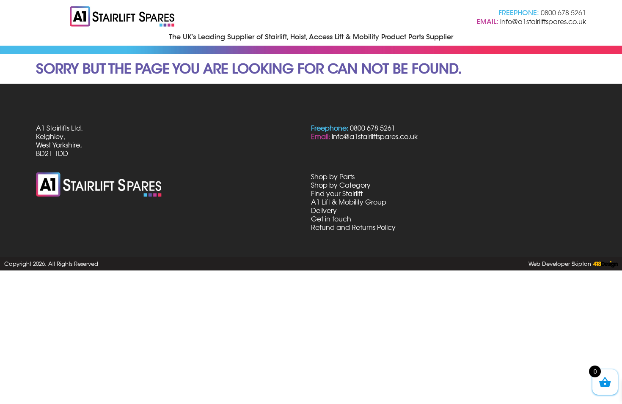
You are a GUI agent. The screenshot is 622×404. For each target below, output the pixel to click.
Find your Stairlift (337, 193)
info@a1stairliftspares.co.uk (543, 21)
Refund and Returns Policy (353, 227)
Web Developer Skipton (559, 263)
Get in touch (331, 219)
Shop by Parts (333, 176)
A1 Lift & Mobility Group (348, 202)
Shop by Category (341, 185)
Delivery (324, 210)
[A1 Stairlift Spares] (123, 17)
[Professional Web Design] (604, 264)
